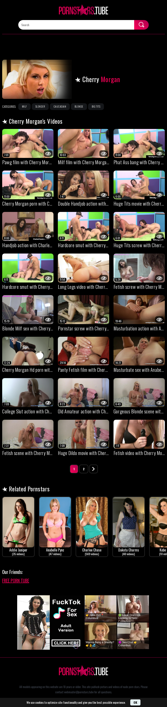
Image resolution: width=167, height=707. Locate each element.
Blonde (79, 106)
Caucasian (59, 106)
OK (135, 702)
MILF (24, 106)
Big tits (96, 106)
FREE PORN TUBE (15, 580)
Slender (40, 106)
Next (93, 469)
